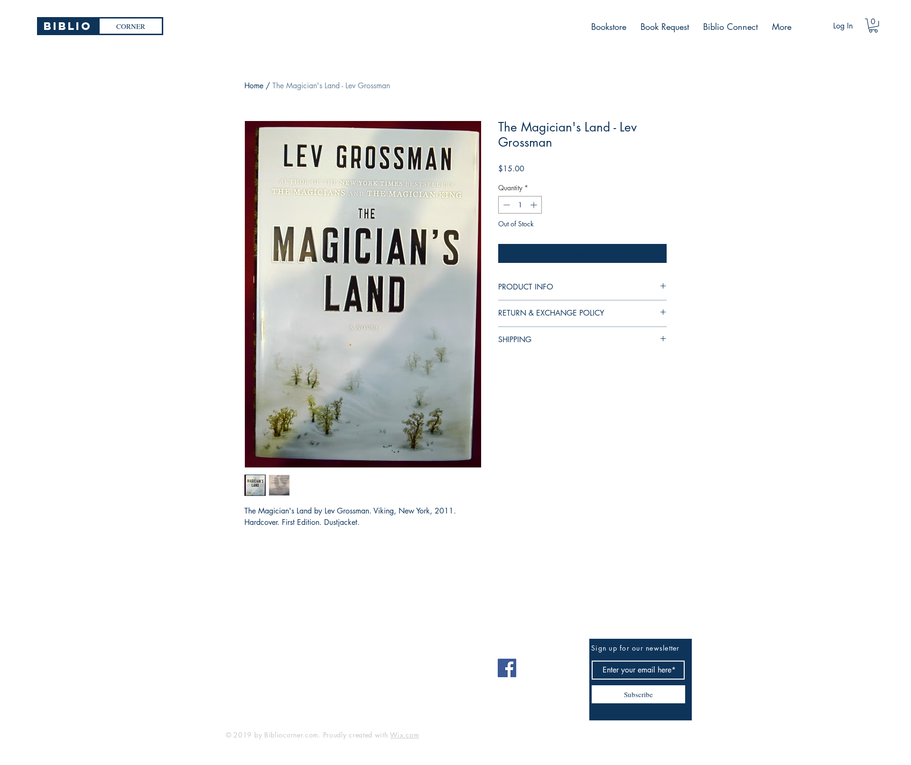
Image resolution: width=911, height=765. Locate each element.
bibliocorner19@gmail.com (272, 664)
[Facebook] (507, 668)
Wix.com (404, 734)
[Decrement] (505, 204)
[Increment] (534, 204)
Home (253, 86)
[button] (873, 25)
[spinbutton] (520, 204)
